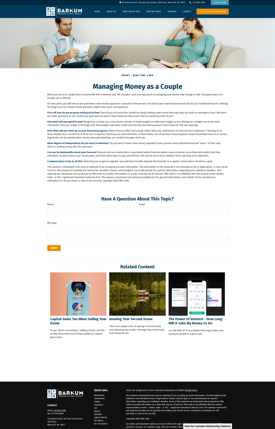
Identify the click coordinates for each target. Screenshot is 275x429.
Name (50, 204)
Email (142, 204)
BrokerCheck (191, 390)
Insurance (98, 405)
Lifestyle (98, 414)
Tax (95, 408)
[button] (97, 11)
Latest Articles (100, 417)
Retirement (99, 395)
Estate (97, 401)
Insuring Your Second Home (131, 319)
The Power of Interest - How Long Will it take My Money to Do (195, 321)
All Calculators (101, 424)
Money (97, 411)
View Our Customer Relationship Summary (208, 426)
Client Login (220, 2)
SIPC (158, 427)
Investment (99, 398)
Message (52, 223)
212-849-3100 (199, 2)
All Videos (98, 420)
